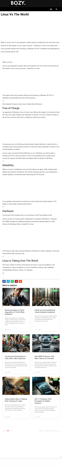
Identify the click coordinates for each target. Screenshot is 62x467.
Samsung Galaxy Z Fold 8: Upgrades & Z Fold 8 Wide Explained (14, 312)
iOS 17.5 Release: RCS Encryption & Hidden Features (43, 401)
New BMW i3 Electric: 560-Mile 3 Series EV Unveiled (45, 357)
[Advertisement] (31, 29)
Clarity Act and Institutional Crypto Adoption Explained (45, 311)
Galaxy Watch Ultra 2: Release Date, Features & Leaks (16, 400)
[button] (51, 9)
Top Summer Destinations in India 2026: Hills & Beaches (15, 357)
